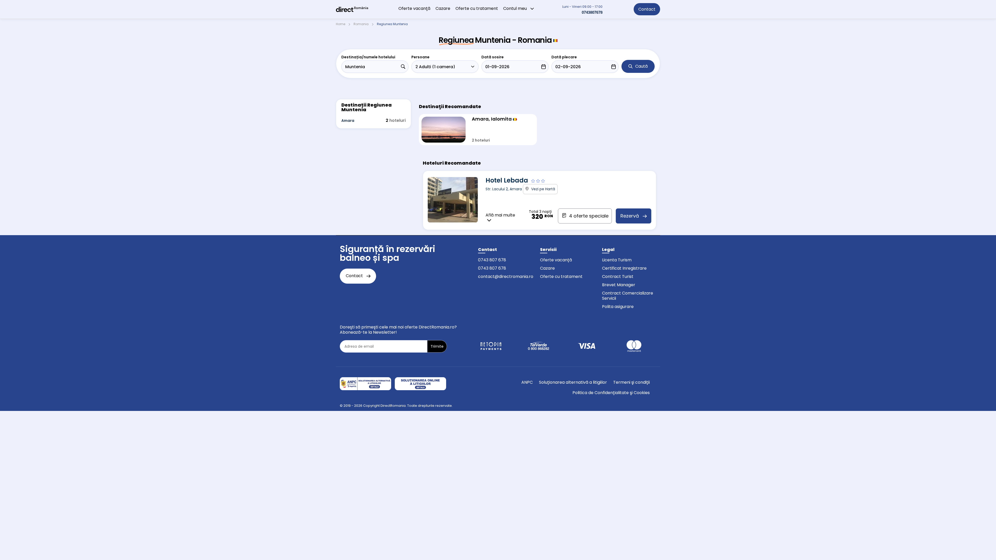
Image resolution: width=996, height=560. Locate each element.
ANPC (527, 382)
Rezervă (630, 216)
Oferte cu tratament (476, 8)
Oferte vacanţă (414, 8)
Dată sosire (492, 57)
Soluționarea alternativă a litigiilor (573, 382)
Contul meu (515, 8)
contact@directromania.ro (505, 276)
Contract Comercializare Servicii (627, 295)
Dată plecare (564, 57)
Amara (347, 120)
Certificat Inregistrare (624, 268)
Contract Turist (617, 276)
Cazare (442, 8)
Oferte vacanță (556, 260)
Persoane (420, 57)
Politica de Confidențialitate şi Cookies (611, 393)
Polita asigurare (618, 307)
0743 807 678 (492, 260)
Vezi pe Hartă (542, 189)
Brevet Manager (618, 285)
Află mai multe (500, 215)
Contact (646, 9)
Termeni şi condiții (631, 382)
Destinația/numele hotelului (368, 57)
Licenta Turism (617, 260)
